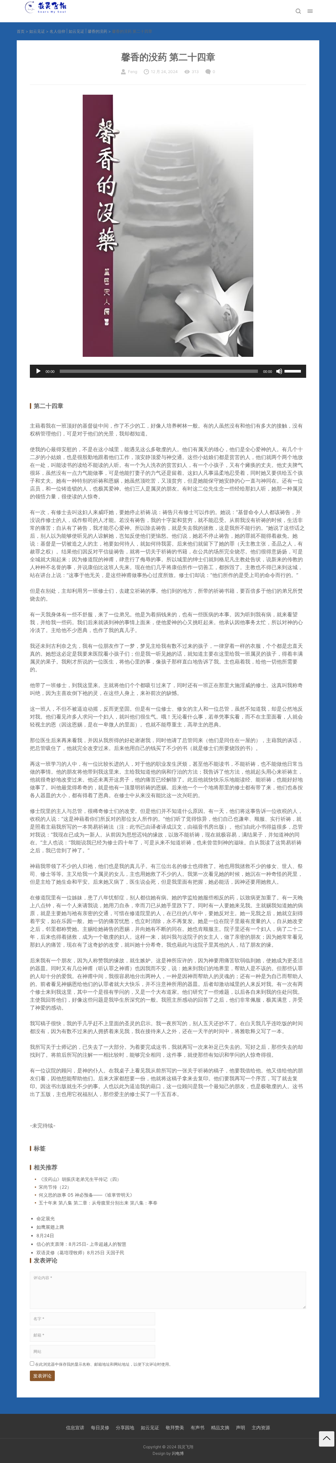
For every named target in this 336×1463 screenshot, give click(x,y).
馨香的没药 (97, 31)
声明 (240, 1427)
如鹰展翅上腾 (50, 1227)
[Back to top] (326, 1439)
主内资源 (261, 1427)
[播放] (38, 371)
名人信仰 (57, 31)
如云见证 (37, 31)
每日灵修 (100, 1427)
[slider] (293, 370)
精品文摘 (220, 1427)
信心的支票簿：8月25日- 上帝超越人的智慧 (81, 1244)
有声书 (197, 1427)
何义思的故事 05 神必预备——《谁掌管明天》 (87, 1195)
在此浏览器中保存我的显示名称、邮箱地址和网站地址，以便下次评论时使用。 (104, 1364)
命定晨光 (45, 1218)
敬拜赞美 (175, 1427)
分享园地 (125, 1427)
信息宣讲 (75, 1427)
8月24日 (45, 1235)
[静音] (279, 371)
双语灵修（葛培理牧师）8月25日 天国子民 (80, 1252)
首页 (21, 31)
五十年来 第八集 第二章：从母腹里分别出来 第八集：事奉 (98, 1202)
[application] (168, 371)
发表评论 (42, 1375)
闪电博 (178, 1453)
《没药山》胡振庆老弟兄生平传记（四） (80, 1179)
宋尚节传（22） (55, 1187)
